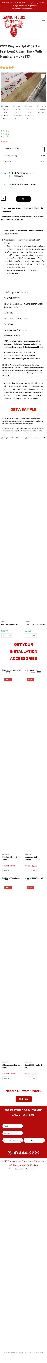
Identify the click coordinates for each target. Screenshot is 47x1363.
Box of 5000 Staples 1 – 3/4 (34, 1066)
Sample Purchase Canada (35, 625)
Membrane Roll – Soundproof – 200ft (32, 858)
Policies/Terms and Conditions (14, 1352)
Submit (34, 1140)
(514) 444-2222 (23, 1153)
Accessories (5, 854)
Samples (3, 621)
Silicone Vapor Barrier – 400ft (11, 1066)
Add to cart (23, 199)
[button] (43, 20)
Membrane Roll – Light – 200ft (12, 858)
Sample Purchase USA (9, 625)
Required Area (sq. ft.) (10, 148)
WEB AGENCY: (30, 1352)
